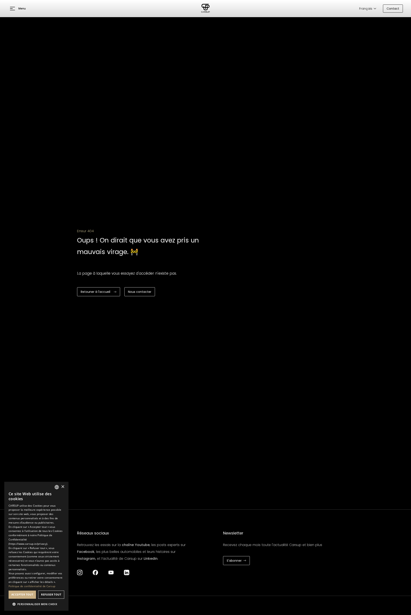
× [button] (62, 486)
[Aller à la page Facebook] (95, 572)
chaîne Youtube (136, 544)
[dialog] (36, 546)
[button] (17, 8)
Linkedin (151, 558)
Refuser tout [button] (51, 594)
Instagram (86, 558)
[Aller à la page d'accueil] (205, 8)
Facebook (85, 551)
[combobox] (57, 487)
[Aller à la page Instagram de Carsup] (79, 572)
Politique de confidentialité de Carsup (32, 586)
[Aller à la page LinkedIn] (126, 572)
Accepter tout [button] (22, 594)
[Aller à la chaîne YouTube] (111, 572)
